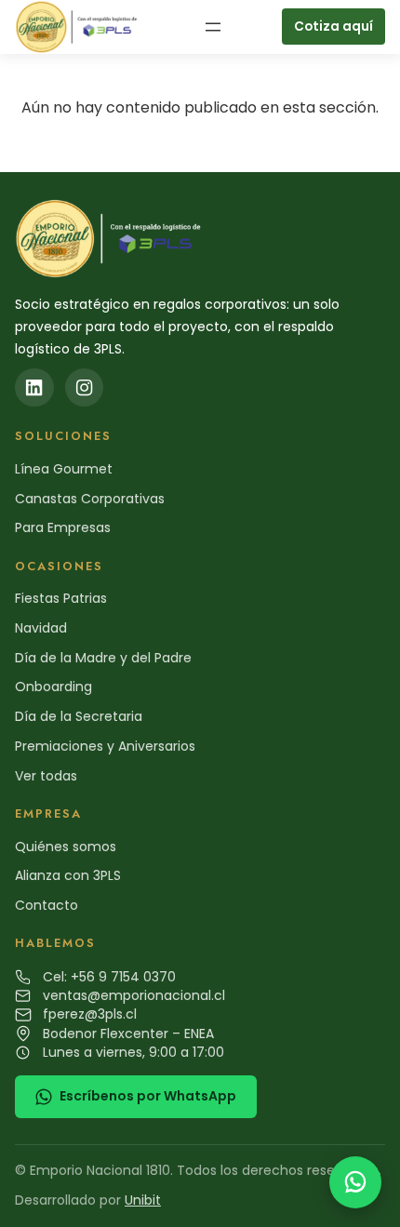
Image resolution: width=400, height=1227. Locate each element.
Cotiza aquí (333, 26)
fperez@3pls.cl (90, 1014)
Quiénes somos (65, 846)
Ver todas (46, 776)
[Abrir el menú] (213, 27)
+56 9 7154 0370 (123, 976)
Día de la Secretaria (78, 716)
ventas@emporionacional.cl (134, 995)
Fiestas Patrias (61, 598)
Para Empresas (63, 527)
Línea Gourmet (64, 469)
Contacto (46, 905)
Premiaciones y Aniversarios (105, 746)
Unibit (143, 1200)
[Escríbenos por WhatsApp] (355, 1182)
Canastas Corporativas (90, 498)
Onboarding (53, 686)
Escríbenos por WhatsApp (148, 1096)
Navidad (41, 628)
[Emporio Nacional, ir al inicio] (79, 27)
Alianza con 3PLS (68, 875)
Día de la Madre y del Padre (103, 657)
